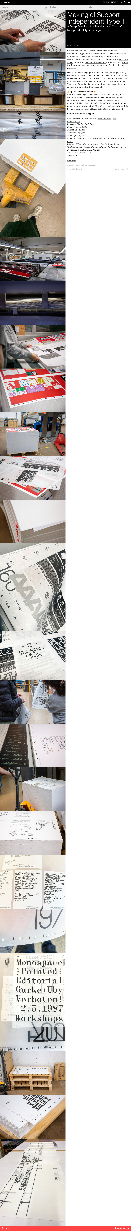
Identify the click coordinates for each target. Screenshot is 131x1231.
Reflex (125, 62)
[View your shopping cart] (125, 2)
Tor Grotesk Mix (108, 95)
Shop (92, 7)
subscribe (109, 2)
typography (93, 165)
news (4, 7)
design (78, 165)
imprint (117, 169)
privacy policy (124, 169)
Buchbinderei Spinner (95, 62)
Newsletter (122, 1228)
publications (85, 165)
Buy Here (71, 160)
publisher (51, 7)
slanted (6, 2)
